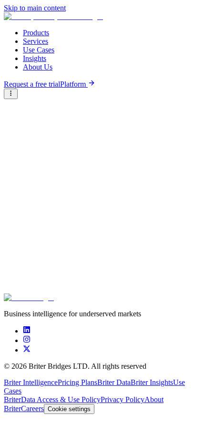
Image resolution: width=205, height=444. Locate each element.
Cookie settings (69, 409)
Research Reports (30, 103)
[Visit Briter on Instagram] (27, 340)
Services (35, 41)
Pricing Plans (77, 382)
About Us (37, 67)
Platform (74, 84)
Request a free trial (32, 84)
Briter (12, 399)
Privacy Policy (122, 399)
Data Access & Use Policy (61, 399)
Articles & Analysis (86, 103)
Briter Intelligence (31, 382)
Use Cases (38, 50)
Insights (34, 58)
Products (36, 33)
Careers (32, 408)
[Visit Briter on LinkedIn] (27, 331)
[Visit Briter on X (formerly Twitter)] (27, 350)
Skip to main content (35, 8)
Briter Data (114, 382)
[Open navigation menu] (11, 94)
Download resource (42, 279)
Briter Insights (152, 382)
